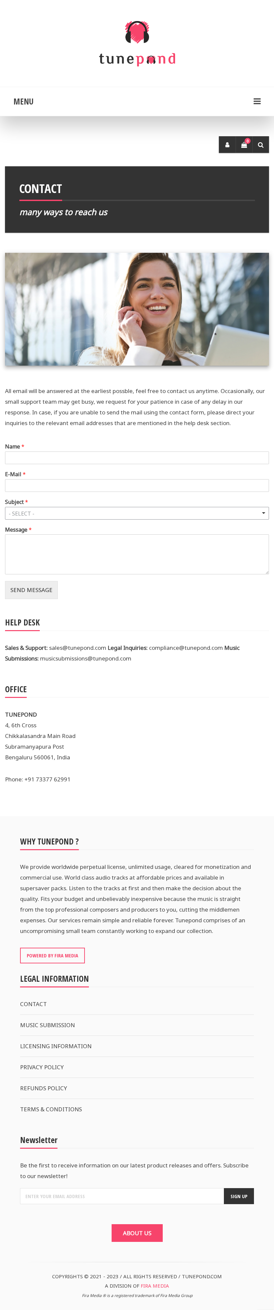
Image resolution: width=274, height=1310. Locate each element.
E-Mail (15, 474)
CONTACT (33, 1004)
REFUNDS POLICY (43, 1088)
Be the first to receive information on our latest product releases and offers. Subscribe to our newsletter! (134, 1170)
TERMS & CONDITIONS (51, 1109)
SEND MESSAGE (31, 590)
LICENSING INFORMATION (56, 1046)
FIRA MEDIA (155, 1285)
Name (14, 446)
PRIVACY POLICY (42, 1067)
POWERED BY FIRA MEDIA (52, 955)
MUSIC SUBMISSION (47, 1025)
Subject (16, 502)
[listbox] (137, 513)
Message (18, 529)
